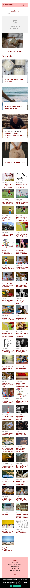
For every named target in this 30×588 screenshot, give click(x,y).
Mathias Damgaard (18, 104)
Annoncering (15, 576)
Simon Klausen (17, 131)
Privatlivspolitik (17, 585)
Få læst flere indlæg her (15, 51)
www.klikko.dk (16, 570)
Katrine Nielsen (17, 160)
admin (12, 14)
